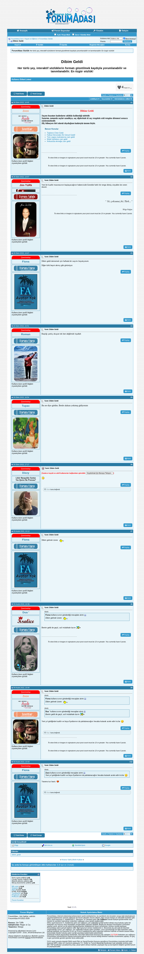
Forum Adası (115, 950)
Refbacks (15, 896)
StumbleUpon (80, 845)
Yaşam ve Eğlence (31, 39)
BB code (15, 886)
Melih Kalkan (78, 860)
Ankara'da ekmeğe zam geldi (58, 141)
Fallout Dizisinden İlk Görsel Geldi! (61, 135)
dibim (14, 855)
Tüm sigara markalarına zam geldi (61, 137)
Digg (16, 845)
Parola (102, 41)
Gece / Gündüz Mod (82, 35)
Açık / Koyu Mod (63, 35)
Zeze (48, 489)
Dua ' (48, 733)
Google (107, 845)
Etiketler (15, 851)
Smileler (15, 888)
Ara (128, 45)
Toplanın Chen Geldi (55, 133)
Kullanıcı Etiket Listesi (21, 79)
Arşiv (125, 950)
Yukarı (133, 950)
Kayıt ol (18, 45)
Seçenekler (106, 99)
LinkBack (94, 99)
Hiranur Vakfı (66, 860)
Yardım (40, 45)
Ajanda (64, 45)
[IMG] (14, 890)
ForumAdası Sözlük (46, 39)
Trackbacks (16, 893)
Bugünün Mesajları (97, 45)
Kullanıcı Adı (105, 38)
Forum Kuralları (18, 900)
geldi (19, 855)
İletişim (103, 950)
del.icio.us (48, 845)
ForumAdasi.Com (17, 39)
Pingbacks (16, 895)
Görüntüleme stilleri (122, 99)
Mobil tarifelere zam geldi (57, 139)
